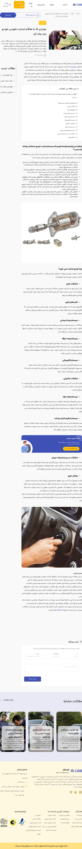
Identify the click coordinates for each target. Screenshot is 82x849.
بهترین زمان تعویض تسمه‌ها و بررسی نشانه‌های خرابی (13, 733)
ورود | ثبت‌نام (6, 4)
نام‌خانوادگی (56, 654)
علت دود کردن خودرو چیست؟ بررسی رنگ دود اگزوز (41, 733)
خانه (74, 4)
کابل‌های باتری (71, 110)
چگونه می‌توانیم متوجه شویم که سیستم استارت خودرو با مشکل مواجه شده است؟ (52, 96)
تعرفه (52, 4)
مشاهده (65, 748)
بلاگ (72, 14)
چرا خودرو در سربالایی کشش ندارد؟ (69, 731)
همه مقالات (8, 700)
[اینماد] (22, 826)
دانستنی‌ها (41, 4)
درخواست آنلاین (20, 5)
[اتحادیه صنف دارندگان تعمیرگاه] (13, 822)
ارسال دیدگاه (32, 679)
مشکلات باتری (71, 107)
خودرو (74, 67)
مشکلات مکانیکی (70, 124)
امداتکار (59, 610)
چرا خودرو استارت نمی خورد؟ (67, 103)
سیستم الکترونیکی (70, 120)
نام (77, 654)
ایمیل (38, 654)
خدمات (64, 4)
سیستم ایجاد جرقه (70, 117)
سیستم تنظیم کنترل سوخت (67, 131)
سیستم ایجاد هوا (70, 127)
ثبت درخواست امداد (72, 449)
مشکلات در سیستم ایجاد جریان (66, 134)
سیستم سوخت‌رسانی (69, 113)
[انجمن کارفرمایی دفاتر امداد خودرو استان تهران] (3, 822)
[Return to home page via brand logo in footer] (76, 770)
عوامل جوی (71, 137)
